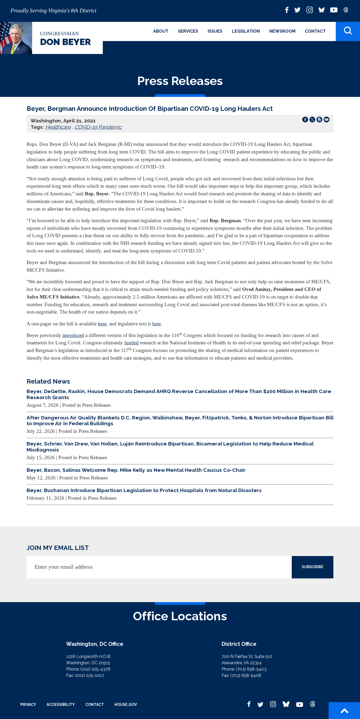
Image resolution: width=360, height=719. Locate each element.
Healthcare (58, 127)
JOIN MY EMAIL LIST (58, 548)
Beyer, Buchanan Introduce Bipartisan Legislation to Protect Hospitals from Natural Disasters (144, 490)
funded (131, 342)
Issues (215, 31)
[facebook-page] (287, 9)
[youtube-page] (334, 9)
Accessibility (61, 704)
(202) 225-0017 (89, 675)
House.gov (125, 704)
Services (188, 31)
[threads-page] (345, 9)
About (160, 31)
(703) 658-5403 (251, 669)
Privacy (28, 704)
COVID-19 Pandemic (98, 127)
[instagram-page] (310, 9)
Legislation (246, 31)
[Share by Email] (326, 120)
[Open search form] (348, 31)
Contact (315, 31)
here (102, 323)
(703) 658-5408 (245, 675)
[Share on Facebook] (305, 120)
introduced (73, 335)
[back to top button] (344, 710)
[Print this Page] (319, 120)
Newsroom (282, 31)
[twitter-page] (297, 9)
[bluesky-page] (321, 9)
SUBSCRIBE (312, 567)
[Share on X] (312, 120)
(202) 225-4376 (95, 669)
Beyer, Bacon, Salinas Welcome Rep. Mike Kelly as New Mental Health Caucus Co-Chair (136, 470)
